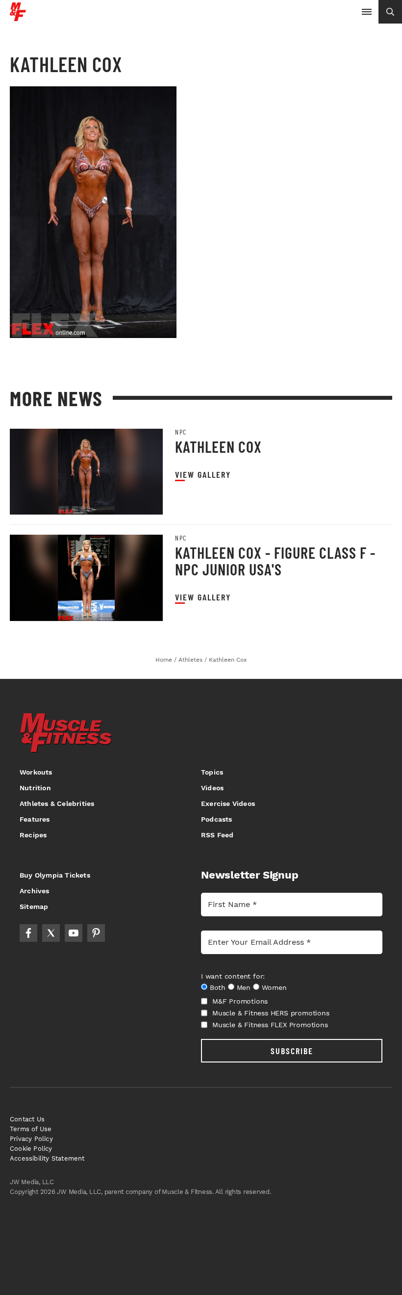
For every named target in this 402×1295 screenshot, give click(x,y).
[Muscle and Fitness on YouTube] (73, 933)
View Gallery (203, 474)
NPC (181, 432)
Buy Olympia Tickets (55, 875)
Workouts (36, 772)
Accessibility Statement (47, 1158)
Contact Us (27, 1119)
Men (244, 987)
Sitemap (34, 906)
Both (218, 987)
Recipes (33, 835)
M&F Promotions (240, 1001)
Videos (212, 788)
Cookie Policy (31, 1148)
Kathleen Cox (218, 446)
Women (274, 987)
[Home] (18, 17)
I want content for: (233, 976)
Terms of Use (30, 1129)
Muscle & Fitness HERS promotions (270, 1013)
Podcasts (216, 819)
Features (35, 819)
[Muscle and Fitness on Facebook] (28, 933)
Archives (35, 891)
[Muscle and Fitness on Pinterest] (96, 933)
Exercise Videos (228, 803)
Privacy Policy (31, 1138)
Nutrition (35, 788)
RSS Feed (217, 835)
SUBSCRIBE (292, 1050)
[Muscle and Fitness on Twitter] (51, 933)
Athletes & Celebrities (57, 803)
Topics (212, 772)
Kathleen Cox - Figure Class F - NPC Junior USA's (275, 560)
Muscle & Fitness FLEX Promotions (270, 1025)
